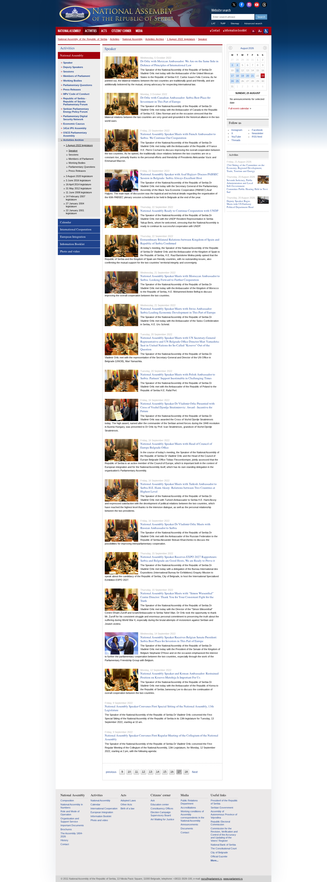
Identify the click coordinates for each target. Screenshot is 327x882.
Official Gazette (219, 856)
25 (237, 81)
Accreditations (188, 807)
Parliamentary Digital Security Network (75, 117)
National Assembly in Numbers (72, 806)
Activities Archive (154, 39)
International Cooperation (75, 229)
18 (237, 75)
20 (247, 75)
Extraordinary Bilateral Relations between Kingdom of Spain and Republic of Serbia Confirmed (179, 241)
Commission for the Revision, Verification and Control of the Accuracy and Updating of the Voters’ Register (224, 834)
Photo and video (70, 251)
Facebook (257, 130)
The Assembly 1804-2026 (72, 835)
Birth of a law (127, 808)
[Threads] (264, 4)
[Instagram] (249, 4)
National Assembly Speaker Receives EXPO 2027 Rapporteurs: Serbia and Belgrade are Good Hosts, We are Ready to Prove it (178, 559)
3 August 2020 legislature (79, 176)
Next (195, 772)
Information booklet (236, 30)
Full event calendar (238, 108)
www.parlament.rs (233, 878)
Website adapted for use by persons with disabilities (265, 31)
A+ (259, 31)
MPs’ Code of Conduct (76, 94)
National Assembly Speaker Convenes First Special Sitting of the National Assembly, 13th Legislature (159, 708)
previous (111, 772)
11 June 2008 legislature (79, 192)
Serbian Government (222, 807)
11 (237, 70)
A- (253, 31)
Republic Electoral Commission (220, 823)
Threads (235, 140)
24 (232, 81)
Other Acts (126, 804)
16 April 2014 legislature (78, 184)
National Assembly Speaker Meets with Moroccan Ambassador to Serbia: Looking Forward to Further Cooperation (180, 278)
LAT (213, 23)
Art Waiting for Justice (162, 819)
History (64, 840)
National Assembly (69, 31)
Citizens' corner (121, 31)
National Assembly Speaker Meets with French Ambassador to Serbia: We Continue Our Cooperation (178, 136)
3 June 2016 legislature (78, 180)
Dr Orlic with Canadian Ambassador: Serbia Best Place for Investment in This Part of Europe (175, 99)
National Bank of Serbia (223, 844)
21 (252, 75)
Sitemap (235, 23)
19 (242, 75)
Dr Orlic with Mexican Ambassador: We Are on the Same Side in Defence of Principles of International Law (179, 63)
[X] (234, 4)
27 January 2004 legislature (75, 205)
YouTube (236, 136)
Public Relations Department (189, 802)
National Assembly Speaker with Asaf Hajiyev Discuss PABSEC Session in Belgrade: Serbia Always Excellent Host (179, 176)
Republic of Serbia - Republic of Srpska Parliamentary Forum (75, 101)
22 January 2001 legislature (75, 212)
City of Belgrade (219, 852)
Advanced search (253, 23)
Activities (91, 31)
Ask (153, 800)
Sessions (68, 71)
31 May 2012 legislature (78, 188)
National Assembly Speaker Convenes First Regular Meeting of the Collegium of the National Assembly (161, 737)
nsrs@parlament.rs (211, 878)
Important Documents (72, 825)
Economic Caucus (74, 123)
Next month (265, 48)
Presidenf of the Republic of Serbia (224, 802)
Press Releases (72, 89)
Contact (216, 30)
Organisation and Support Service (70, 820)
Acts (104, 31)
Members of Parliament (76, 76)
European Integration (73, 237)
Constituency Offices (162, 808)
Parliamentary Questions (77, 85)
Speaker (202, 39)
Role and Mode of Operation (70, 813)
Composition (67, 800)
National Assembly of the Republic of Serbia (82, 39)
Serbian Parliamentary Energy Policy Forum (76, 110)
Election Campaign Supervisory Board (161, 814)
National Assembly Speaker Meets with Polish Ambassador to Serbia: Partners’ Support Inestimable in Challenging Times (177, 376)
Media (139, 31)
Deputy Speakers (73, 67)
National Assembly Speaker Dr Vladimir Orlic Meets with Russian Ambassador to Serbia (175, 526)
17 (232, 75)
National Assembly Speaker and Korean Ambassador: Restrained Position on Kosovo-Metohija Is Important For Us (179, 675)
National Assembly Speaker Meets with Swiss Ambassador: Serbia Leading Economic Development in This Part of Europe (178, 310)
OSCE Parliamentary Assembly (75, 134)
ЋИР (223, 23)
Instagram (236, 130)
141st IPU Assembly (74, 128)
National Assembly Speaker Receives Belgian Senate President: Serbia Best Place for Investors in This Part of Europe (178, 639)
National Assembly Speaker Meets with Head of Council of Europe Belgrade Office (176, 445)
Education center (160, 804)
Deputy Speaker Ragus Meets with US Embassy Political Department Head (240, 203)
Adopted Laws (128, 800)
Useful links (218, 795)
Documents (187, 828)
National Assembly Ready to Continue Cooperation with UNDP (179, 211)
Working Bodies (72, 80)
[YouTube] (256, 4)
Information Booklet (72, 244)
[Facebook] (241, 4)
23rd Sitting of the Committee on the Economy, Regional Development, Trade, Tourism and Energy (245, 167)
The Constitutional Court (224, 848)
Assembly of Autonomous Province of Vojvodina (224, 814)
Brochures (66, 829)
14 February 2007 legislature (75, 198)
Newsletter (257, 133)
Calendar (65, 222)
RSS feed (257, 136)
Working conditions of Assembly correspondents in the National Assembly (192, 816)
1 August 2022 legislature (181, 39)
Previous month (230, 48)
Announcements (189, 824)
